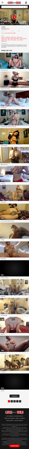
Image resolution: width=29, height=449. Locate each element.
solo (18, 40)
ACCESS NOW (14, 446)
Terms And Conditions (9, 418)
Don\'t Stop (3, 258)
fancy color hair (5, 38)
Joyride (2, 390)
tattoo (21, 40)
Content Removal (18, 420)
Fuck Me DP (3, 107)
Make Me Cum (4, 164)
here (5, 441)
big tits (3, 37)
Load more (14, 396)
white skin (3, 41)
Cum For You (4, 353)
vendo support (10, 420)
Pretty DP (3, 296)
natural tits (16, 38)
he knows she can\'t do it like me (8, 126)
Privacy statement (20, 418)
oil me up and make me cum (7, 221)
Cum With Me (4, 315)
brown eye (19, 37)
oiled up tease (4, 145)
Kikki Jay (8, 28)
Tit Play (2, 239)
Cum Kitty (3, 372)
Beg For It (3, 334)
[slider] (8, 23)
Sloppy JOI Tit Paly (5, 88)
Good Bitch (3, 202)
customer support (18, 416)
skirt (9, 40)
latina (11, 38)
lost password (9, 416)
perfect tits (4, 40)
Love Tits (3, 183)
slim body (13, 40)
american (8, 37)
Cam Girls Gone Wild (10, 33)
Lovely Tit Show (4, 277)
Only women (23, 38)
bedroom (13, 37)
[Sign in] (26, 2)
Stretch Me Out (4, 70)
